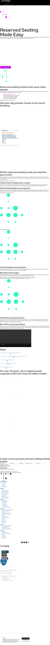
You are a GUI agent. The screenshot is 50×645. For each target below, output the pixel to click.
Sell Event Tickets (5, 493)
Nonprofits (4, 520)
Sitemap (3, 538)
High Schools (4, 516)
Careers (3, 534)
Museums (4, 518)
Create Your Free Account (8, 4)
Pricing (3, 483)
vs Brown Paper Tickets (6, 507)
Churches (4, 512)
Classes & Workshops (6, 510)
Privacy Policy (4, 577)
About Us (4, 531)
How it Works (4, 482)
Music (3, 519)
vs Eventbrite (4, 500)
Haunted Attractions (6, 517)
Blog (3, 489)
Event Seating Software (6, 528)
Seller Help (4, 495)
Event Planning (5, 492)
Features (3, 484)
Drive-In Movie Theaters (6, 514)
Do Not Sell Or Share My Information (9, 576)
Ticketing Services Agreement (8, 580)
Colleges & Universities (6, 513)
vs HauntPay (4, 503)
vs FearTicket (4, 505)
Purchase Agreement (6, 578)
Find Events (4, 537)
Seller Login (4, 494)
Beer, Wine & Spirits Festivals (7, 509)
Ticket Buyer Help (5, 498)
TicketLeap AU (5, 532)
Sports (3, 523)
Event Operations (5, 491)
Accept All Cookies (26, 638)
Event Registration (5, 527)
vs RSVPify (4, 502)
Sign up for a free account (9, 94)
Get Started (4, 486)
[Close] (29, 635)
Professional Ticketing (6, 533)
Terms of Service (5, 579)
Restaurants (4, 522)
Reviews (3, 485)
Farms (3, 515)
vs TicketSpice (5, 501)
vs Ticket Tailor (5, 506)
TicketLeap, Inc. (6, 570)
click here (12, 471)
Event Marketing (5, 490)
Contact (3, 535)
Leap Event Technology (7, 571)
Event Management (5, 526)
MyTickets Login (5, 497)
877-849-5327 (9, 573)
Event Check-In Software (7, 525)
